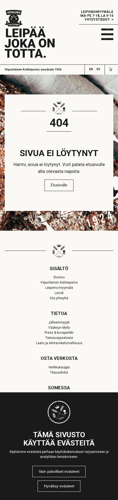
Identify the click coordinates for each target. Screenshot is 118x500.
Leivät (59, 293)
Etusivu (59, 277)
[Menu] (107, 34)
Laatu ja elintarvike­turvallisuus (59, 343)
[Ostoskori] (110, 69)
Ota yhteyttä (59, 298)
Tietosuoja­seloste (59, 338)
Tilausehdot (59, 372)
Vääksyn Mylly (59, 328)
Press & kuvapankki (59, 333)
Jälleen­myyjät (59, 322)
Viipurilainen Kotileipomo (59, 282)
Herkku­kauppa (59, 367)
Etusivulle (59, 185)
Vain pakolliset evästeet (59, 471)
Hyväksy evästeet (59, 486)
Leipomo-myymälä (59, 288)
